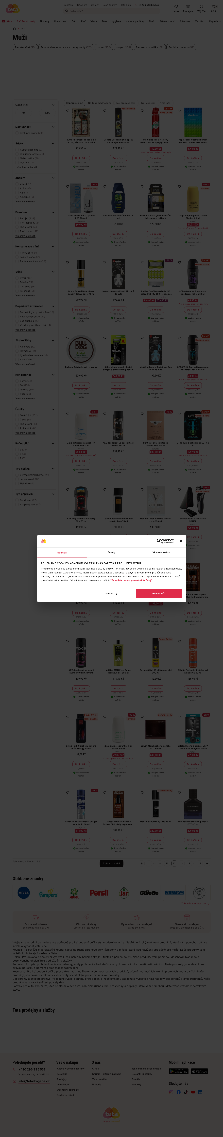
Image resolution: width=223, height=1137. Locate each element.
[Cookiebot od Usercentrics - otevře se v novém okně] (159, 541)
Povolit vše (158, 593)
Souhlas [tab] (62, 552)
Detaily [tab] (111, 552)
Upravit (109, 593)
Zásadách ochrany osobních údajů (131, 580)
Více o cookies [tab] (161, 552)
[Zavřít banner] (181, 541)
